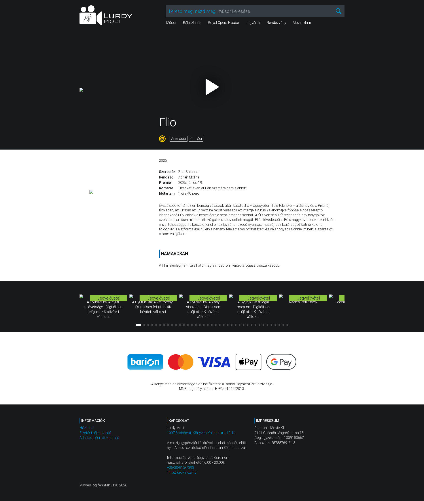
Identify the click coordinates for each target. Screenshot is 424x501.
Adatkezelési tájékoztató (99, 438)
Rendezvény (276, 23)
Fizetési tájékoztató (95, 433)
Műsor (171, 23)
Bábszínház (192, 23)
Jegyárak (253, 23)
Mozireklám (302, 23)
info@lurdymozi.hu (182, 472)
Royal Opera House (223, 23)
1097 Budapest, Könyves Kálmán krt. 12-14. (201, 433)
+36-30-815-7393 (180, 467)
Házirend (87, 428)
